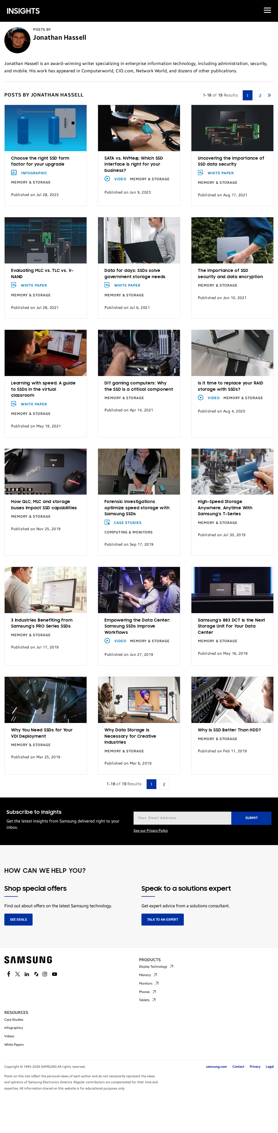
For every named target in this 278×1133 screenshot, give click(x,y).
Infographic (34, 173)
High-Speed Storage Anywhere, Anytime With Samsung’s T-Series (225, 508)
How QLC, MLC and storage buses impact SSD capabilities (44, 505)
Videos (9, 1036)
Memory (145, 975)
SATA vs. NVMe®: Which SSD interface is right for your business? (134, 164)
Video (120, 179)
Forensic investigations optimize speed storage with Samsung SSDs (137, 508)
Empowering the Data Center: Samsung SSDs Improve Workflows (137, 626)
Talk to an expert (162, 919)
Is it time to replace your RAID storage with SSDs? (230, 386)
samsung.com (216, 1067)
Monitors (146, 983)
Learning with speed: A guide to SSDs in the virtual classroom (43, 389)
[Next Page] (269, 95)
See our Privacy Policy (151, 830)
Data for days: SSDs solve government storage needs (135, 274)
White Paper (221, 173)
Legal (270, 1067)
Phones (144, 992)
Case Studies (128, 523)
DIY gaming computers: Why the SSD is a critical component (139, 386)
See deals (18, 919)
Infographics (13, 1028)
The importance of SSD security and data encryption (230, 274)
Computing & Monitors (129, 532)
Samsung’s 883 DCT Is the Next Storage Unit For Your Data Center (231, 626)
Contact (238, 1067)
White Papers (14, 1045)
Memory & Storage (31, 182)
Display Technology (153, 967)
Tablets (144, 1000)
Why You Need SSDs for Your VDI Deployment (42, 733)
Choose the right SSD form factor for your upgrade (40, 161)
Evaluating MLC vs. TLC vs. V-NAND (42, 274)
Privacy (255, 1067)
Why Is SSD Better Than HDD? (229, 730)
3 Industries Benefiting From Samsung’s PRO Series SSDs (41, 623)
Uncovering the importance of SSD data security (231, 161)
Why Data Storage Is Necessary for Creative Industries (130, 736)
